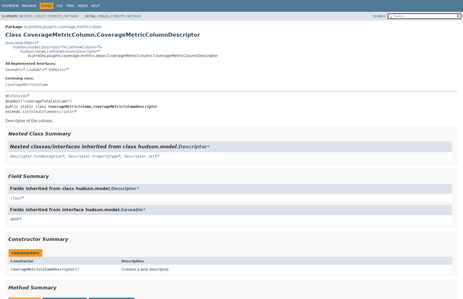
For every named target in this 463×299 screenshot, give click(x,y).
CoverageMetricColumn (26, 84)
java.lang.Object (20, 43)
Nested (25, 16)
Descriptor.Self (141, 156)
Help (95, 6)
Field (40, 16)
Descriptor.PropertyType (93, 156)
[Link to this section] (75, 134)
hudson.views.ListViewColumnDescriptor (58, 51)
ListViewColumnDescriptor (48, 111)
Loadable (35, 69)
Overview (10, 6)
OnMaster (57, 69)
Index (83, 6)
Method (71, 16)
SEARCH (378, 16)
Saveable (14, 69)
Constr (54, 16)
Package (29, 6)
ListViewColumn (81, 47)
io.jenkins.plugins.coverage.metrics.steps (63, 27)
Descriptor (192, 146)
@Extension (16, 96)
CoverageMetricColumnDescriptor (42, 269)
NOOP (14, 219)
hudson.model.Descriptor (37, 47)
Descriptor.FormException (36, 156)
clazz (15, 198)
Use (59, 6)
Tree (70, 6)
